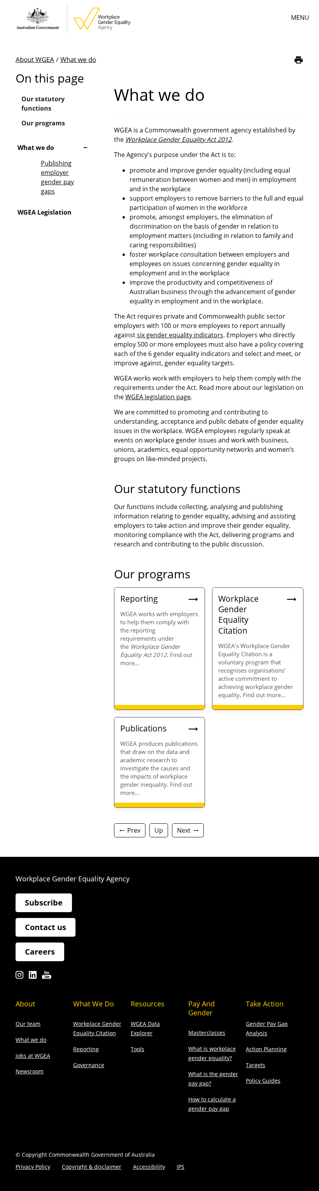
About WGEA (35, 59)
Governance (88, 1065)
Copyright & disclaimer (91, 1166)
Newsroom (30, 1071)
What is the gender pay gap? (213, 1078)
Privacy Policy (33, 1166)
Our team (28, 1023)
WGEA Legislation (45, 212)
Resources (148, 1003)
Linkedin (33, 977)
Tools (137, 1049)
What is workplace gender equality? (212, 1053)
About (25, 1003)
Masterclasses (206, 1032)
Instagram (19, 977)
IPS (180, 1166)
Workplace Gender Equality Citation (97, 1028)
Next (184, 830)
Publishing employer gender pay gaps (57, 177)
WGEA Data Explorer (145, 1028)
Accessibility (149, 1166)
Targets (255, 1065)
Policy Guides (263, 1080)
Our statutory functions (43, 104)
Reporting (86, 1049)
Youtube (46, 977)
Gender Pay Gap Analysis (267, 1028)
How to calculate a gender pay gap (212, 1104)
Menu (300, 17)
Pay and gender (201, 1008)
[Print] (298, 60)
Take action (265, 1003)
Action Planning (266, 1049)
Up (158, 830)
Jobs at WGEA (33, 1055)
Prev (133, 830)
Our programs (43, 123)
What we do (78, 59)
